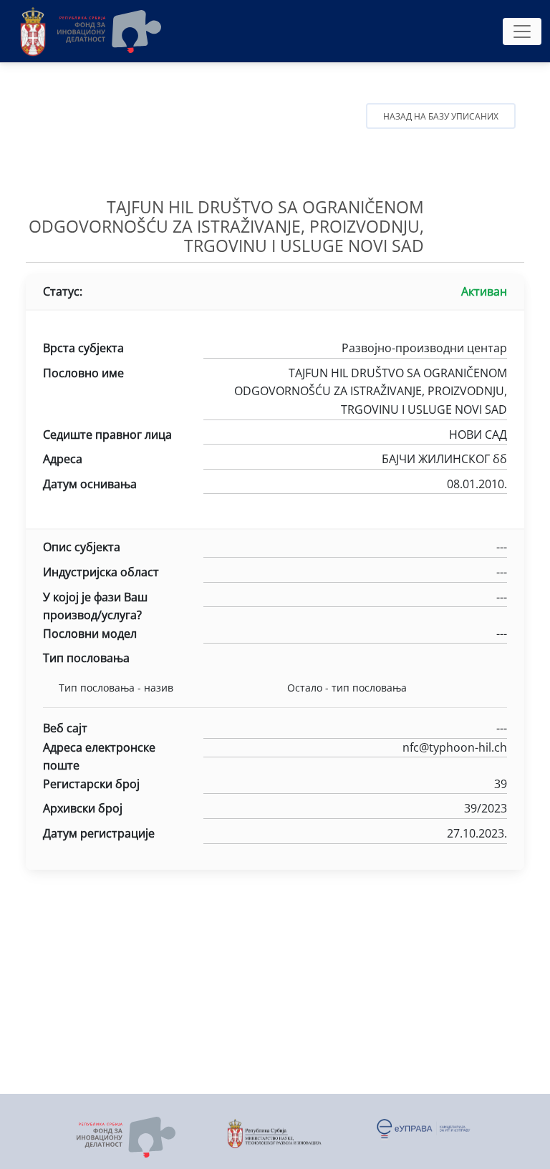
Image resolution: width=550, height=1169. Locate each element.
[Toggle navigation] (522, 31)
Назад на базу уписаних (440, 116)
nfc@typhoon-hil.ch (454, 747)
